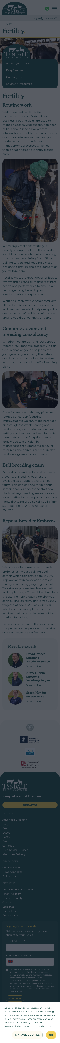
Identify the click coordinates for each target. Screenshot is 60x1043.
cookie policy (44, 1026)
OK (51, 1034)
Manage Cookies (27, 1034)
